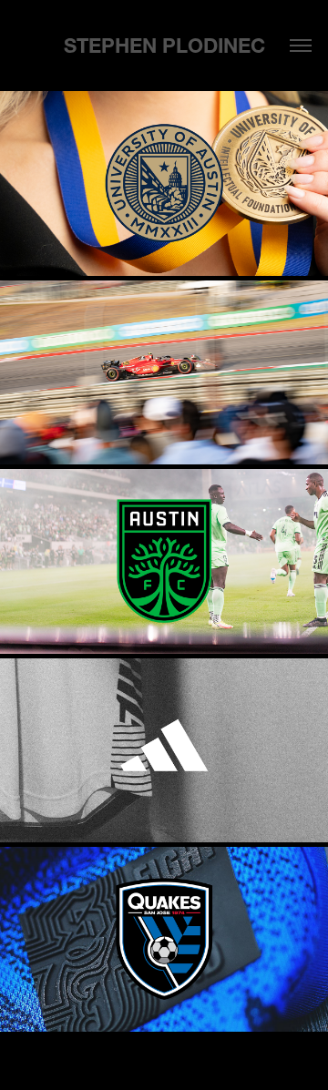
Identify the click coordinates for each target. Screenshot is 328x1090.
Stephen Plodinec (164, 46)
